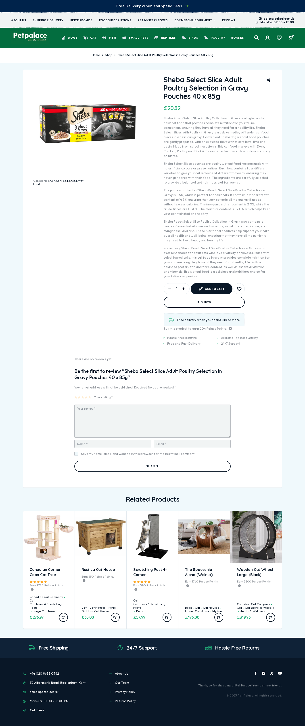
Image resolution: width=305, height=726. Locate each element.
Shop (108, 55)
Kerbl (112, 607)
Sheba (73, 180)
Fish (112, 37)
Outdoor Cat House (95, 611)
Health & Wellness (252, 611)
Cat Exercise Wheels (259, 607)
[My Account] (267, 37)
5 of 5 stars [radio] (90, 397)
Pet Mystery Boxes (152, 20)
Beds (188, 607)
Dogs (72, 37)
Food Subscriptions (115, 20)
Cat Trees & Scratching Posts (46, 605)
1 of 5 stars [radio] (76, 397)
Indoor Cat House (197, 611)
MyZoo (217, 611)
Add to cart (214, 287)
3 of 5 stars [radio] (83, 397)
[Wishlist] (279, 38)
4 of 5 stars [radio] (86, 397)
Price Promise (81, 20)
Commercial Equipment (193, 20)
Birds (193, 37)
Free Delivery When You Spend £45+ (149, 5)
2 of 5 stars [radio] (79, 397)
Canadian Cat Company (46, 597)
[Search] (256, 37)
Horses (237, 37)
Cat (93, 37)
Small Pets (138, 37)
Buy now (204, 302)
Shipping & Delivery (48, 20)
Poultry (218, 37)
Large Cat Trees (44, 611)
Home (96, 55)
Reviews (228, 20)
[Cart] (291, 38)
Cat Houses (98, 607)
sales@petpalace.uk (279, 18)
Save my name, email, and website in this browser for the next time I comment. (138, 454)
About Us (18, 20)
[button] (63, 617)
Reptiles (168, 37)
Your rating (103, 397)
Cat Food (62, 180)
